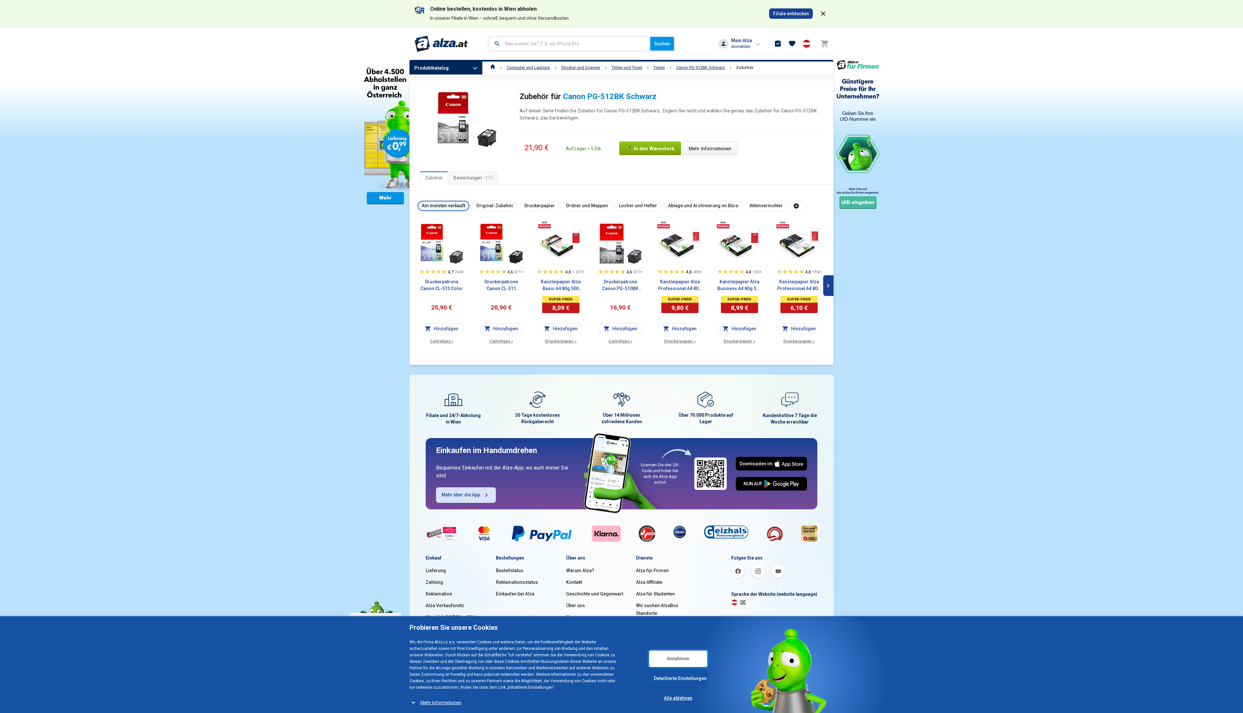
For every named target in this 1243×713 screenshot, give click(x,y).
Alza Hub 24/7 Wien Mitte (451, 617)
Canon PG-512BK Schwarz (700, 67)
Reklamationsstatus (517, 582)
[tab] (434, 177)
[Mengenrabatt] (544, 225)
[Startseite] (492, 67)
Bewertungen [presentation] (473, 177)
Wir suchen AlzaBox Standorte (657, 609)
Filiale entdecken (791, 13)
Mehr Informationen (441, 702)
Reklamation (439, 593)
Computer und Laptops (528, 67)
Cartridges (442, 341)
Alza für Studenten (655, 593)
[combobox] (569, 44)
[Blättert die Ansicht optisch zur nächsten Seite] (828, 285)
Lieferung (436, 570)
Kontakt (574, 582)
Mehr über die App (461, 494)
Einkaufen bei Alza (515, 593)
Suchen (662, 43)
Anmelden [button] (740, 46)
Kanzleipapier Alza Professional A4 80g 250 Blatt (799, 285)
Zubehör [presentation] (434, 177)
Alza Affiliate (649, 582)
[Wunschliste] (792, 44)
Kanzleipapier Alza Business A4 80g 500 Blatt (739, 285)
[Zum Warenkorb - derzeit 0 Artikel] (824, 44)
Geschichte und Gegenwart (594, 593)
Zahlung (434, 582)
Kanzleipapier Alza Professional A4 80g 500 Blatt (679, 285)
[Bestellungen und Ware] (778, 44)
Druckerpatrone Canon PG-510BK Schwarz (620, 285)
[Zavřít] (823, 13)
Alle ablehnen (678, 698)
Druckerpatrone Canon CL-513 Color (441, 285)
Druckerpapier (561, 341)
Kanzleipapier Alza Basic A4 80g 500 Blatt (561, 285)
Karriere (575, 617)
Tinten (659, 67)
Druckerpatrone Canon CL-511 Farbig (501, 285)
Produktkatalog (431, 68)
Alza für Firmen (652, 570)
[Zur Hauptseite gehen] (441, 44)
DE (743, 602)
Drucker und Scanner (580, 67)
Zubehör (745, 67)
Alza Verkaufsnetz (445, 605)
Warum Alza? (580, 570)
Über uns (575, 605)
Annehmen (678, 658)
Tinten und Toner (626, 67)
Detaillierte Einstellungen (680, 678)
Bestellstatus (509, 570)
